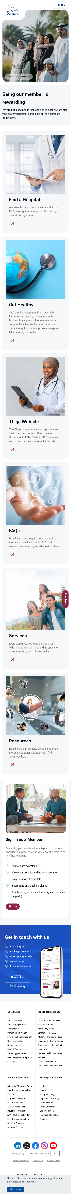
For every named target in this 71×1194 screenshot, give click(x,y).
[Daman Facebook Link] (35, 1145)
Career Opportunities (16, 1053)
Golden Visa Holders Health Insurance (50, 1047)
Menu (61, 4)
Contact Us (38, 1161)
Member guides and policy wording (19, 1059)
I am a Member (46, 1103)
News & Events (14, 1049)
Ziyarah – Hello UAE (47, 1033)
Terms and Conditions (38, 1154)
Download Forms (21, 1161)
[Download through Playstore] (17, 985)
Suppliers (44, 1119)
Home (11, 77)
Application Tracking (49, 1098)
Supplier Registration (16, 1025)
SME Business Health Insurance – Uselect (17, 1109)
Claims (43, 1090)
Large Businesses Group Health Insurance (18, 1100)
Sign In (13, 906)
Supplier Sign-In (14, 1020)
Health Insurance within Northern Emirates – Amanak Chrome (18, 1123)
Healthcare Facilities (49, 1115)
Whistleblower (53, 1161)
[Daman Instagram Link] (44, 1145)
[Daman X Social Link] (26, 1145)
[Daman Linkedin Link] (17, 1145)
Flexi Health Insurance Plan (50, 1066)
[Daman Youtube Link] (53, 1145)
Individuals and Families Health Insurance (49, 1022)
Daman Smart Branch (17, 1033)
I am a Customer (47, 1107)
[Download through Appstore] (17, 976)
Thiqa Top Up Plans (47, 1061)
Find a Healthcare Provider (19, 1037)
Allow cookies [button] (15, 1189)
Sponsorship (13, 1029)
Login (42, 1086)
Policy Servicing (47, 1094)
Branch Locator (14, 1045)
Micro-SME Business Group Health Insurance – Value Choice (19, 1090)
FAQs (55, 1154)
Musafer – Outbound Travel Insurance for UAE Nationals (50, 1039)
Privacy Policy (18, 1154)
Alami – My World (46, 1029)
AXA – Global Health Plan (18, 1115)
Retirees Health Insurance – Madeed (50, 1055)
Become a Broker (15, 1041)
